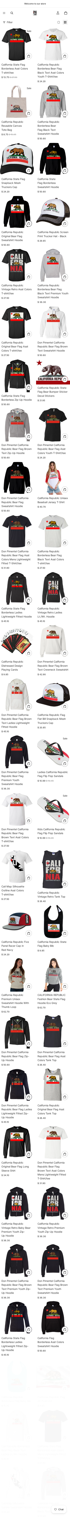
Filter (10, 22)
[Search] (12, 13)
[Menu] (4, 13)
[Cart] (66, 13)
